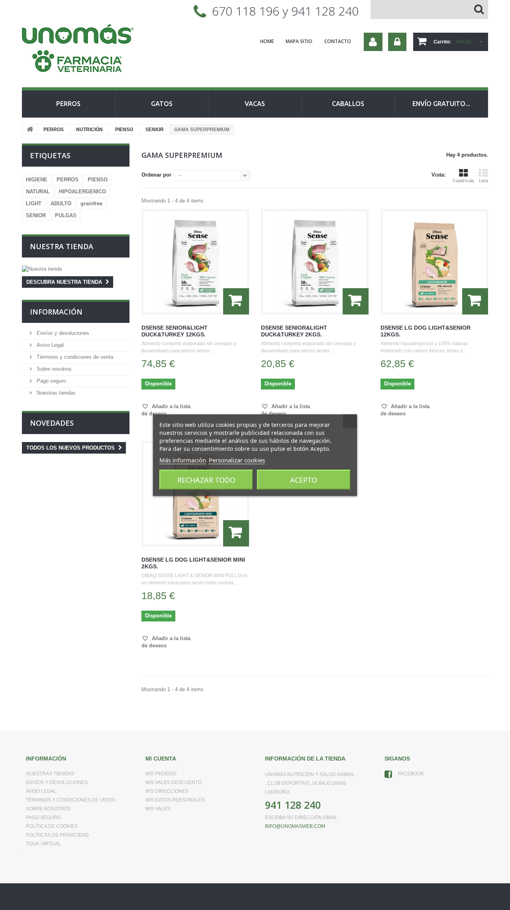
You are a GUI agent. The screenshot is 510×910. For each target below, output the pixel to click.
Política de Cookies (52, 826)
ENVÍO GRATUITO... (441, 103)
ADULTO (61, 203)
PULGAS (65, 215)
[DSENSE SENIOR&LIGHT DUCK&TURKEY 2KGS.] (315, 261)
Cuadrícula (463, 180)
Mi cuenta (160, 758)
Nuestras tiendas (55, 393)
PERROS (68, 103)
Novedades (52, 423)
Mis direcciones (166, 791)
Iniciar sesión (397, 42)
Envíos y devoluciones (62, 333)
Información (56, 311)
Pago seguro (50, 381)
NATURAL (38, 192)
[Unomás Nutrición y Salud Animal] (95, 49)
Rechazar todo (206, 479)
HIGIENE (36, 180)
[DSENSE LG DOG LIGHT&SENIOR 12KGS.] (434, 261)
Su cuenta (373, 42)
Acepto (303, 479)
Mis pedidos (161, 773)
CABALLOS (348, 103)
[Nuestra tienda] (75, 269)
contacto (337, 41)
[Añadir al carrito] (236, 301)
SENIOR (154, 129)
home (267, 41)
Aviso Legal (49, 345)
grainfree (91, 203)
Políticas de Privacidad (57, 835)
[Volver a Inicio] (29, 129)
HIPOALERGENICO (82, 192)
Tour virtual (43, 844)
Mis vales (157, 809)
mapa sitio (299, 41)
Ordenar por (156, 175)
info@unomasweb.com (295, 826)
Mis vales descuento (173, 782)
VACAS (255, 103)
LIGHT (33, 203)
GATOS (162, 103)
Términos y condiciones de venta (74, 357)
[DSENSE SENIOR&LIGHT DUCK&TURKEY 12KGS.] (195, 261)
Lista (483, 180)
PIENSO (124, 129)
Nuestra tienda (61, 246)
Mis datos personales (175, 800)
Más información (182, 460)
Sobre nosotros (53, 369)
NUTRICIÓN (89, 129)
